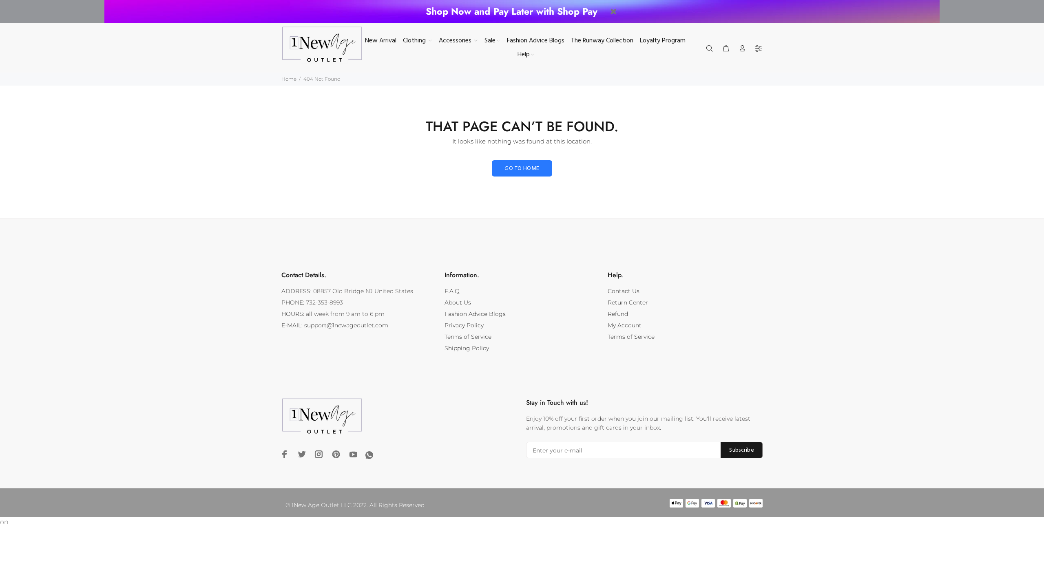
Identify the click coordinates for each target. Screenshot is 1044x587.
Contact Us (623, 291)
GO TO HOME (521, 168)
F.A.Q (452, 291)
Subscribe (741, 450)
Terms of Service (468, 336)
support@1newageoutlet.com (346, 325)
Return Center (628, 302)
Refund (618, 314)
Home (288, 79)
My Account (624, 325)
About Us (458, 302)
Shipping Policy (467, 348)
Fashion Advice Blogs (475, 314)
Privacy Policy (464, 325)
